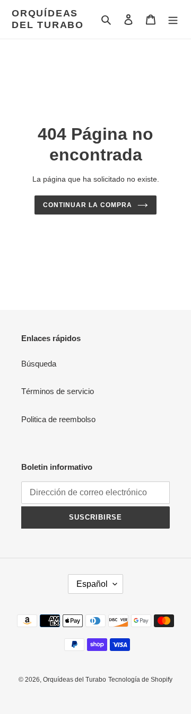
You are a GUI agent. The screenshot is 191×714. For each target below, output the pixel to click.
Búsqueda (38, 363)
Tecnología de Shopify (140, 679)
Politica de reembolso (58, 419)
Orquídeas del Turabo (48, 19)
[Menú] (173, 19)
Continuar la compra (87, 205)
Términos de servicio (57, 391)
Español (92, 583)
